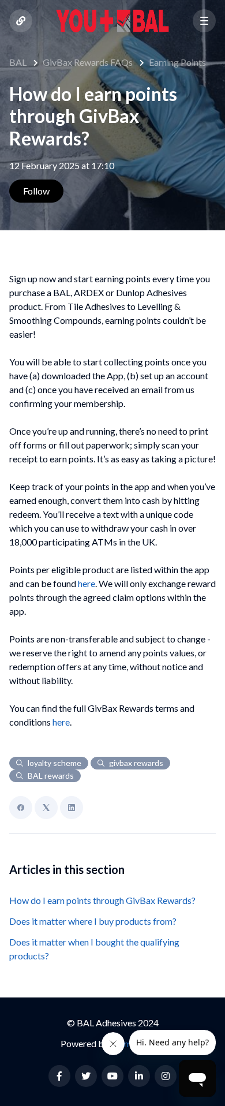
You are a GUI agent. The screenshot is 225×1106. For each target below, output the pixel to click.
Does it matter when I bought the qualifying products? (94, 948)
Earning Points (177, 62)
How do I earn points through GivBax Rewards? (102, 900)
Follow (36, 190)
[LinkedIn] (71, 807)
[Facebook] (20, 807)
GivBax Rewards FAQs (88, 62)
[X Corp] (46, 807)
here (86, 583)
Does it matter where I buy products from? (93, 921)
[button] (204, 20)
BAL (18, 62)
